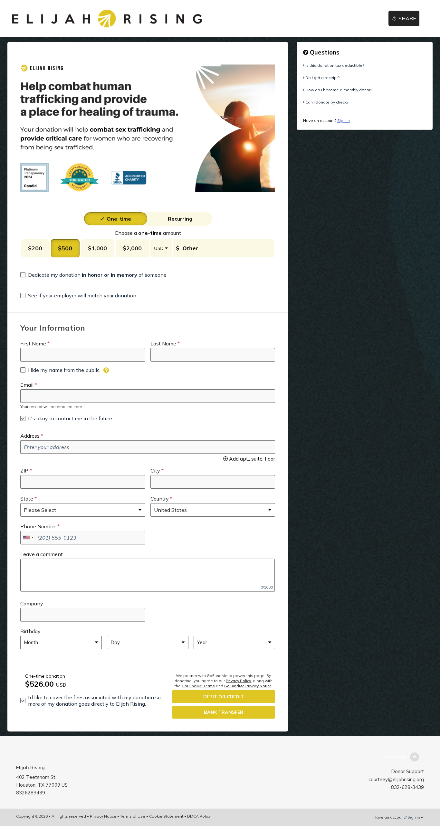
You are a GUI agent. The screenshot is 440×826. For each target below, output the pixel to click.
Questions (324, 52)
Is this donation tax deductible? (334, 65)
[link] (107, 18)
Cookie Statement (166, 816)
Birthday (30, 631)
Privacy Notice (103, 816)
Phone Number (38, 526)
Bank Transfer (223, 712)
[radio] (119, 218)
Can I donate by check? (326, 102)
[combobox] (28, 537)
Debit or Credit (223, 697)
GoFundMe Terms (198, 685)
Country (159, 498)
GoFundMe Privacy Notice (248, 685)
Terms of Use (132, 816)
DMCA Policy (199, 816)
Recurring (180, 218)
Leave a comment (41, 554)
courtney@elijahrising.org (396, 779)
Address (30, 436)
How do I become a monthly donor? (338, 89)
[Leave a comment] (148, 575)
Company (31, 603)
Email (26, 385)
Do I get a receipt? (322, 77)
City (155, 470)
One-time (119, 218)
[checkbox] (93, 274)
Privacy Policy (238, 680)
